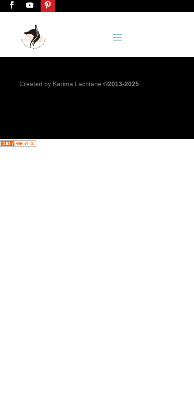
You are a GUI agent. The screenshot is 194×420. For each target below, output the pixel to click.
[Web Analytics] (18, 144)
